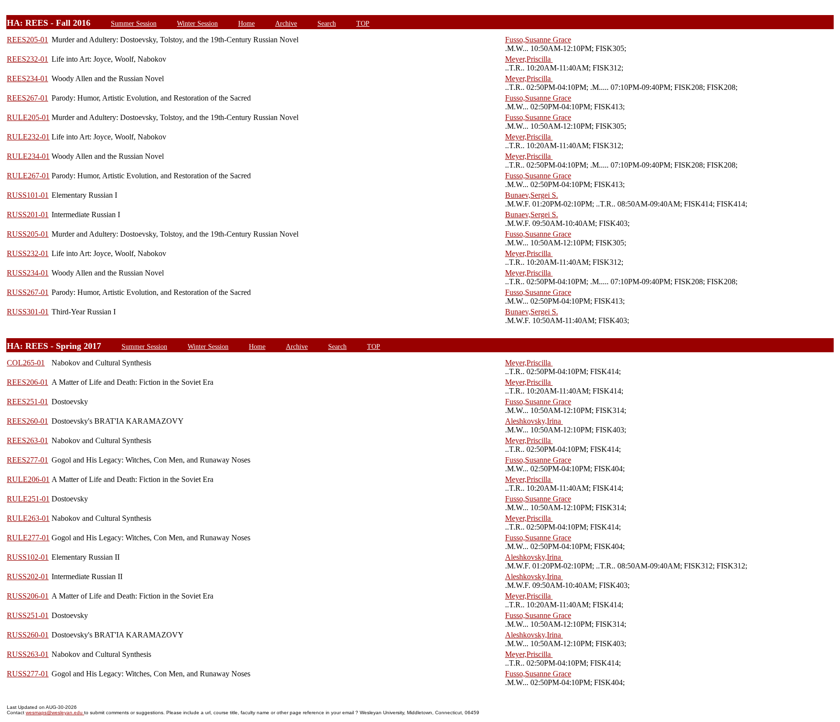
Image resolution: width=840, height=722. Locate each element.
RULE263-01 (28, 518)
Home (246, 23)
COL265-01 (26, 363)
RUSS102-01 (28, 557)
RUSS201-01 (28, 214)
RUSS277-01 (28, 674)
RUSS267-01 (28, 292)
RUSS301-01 (28, 312)
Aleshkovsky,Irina (534, 421)
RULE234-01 (28, 156)
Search (326, 23)
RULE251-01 (28, 499)
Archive (286, 23)
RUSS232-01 (28, 253)
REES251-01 (27, 401)
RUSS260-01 (28, 635)
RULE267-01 (28, 176)
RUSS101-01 (28, 195)
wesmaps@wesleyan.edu (55, 712)
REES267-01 (27, 98)
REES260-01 (27, 421)
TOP (362, 23)
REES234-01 (27, 78)
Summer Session (134, 23)
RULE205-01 (28, 117)
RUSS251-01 (28, 615)
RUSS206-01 (28, 596)
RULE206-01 (28, 479)
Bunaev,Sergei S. (531, 195)
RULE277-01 (28, 537)
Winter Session (197, 23)
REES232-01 (27, 59)
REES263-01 (27, 440)
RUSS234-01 (28, 273)
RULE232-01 (28, 137)
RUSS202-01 (28, 576)
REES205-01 (27, 39)
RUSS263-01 (28, 654)
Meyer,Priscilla (529, 59)
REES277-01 (27, 460)
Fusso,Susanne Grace (538, 39)
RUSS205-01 (28, 234)
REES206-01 (27, 382)
